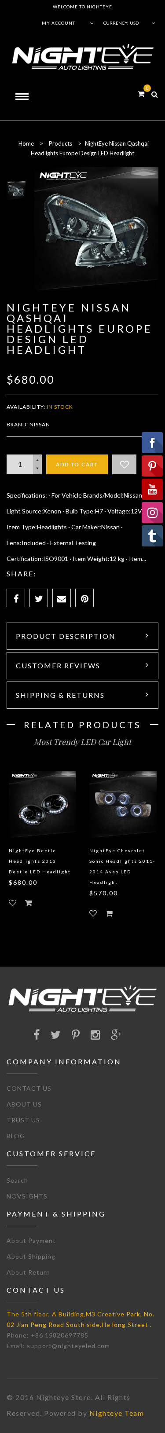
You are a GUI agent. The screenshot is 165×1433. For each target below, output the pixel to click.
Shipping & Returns (60, 695)
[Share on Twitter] (38, 598)
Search (17, 1180)
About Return (28, 1272)
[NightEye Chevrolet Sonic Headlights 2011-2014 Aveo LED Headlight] (123, 804)
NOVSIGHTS (27, 1196)
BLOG (16, 1136)
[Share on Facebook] (16, 598)
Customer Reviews (58, 665)
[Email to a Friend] (61, 598)
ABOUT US (24, 1104)
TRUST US (23, 1120)
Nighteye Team (116, 1413)
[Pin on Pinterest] (84, 598)
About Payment (31, 1240)
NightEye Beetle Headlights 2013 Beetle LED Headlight (40, 861)
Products (60, 143)
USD (134, 23)
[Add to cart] (28, 902)
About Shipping (31, 1256)
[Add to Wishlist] (124, 464)
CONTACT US (29, 1088)
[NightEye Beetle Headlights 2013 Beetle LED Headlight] (42, 804)
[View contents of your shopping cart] (141, 93)
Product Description (66, 636)
